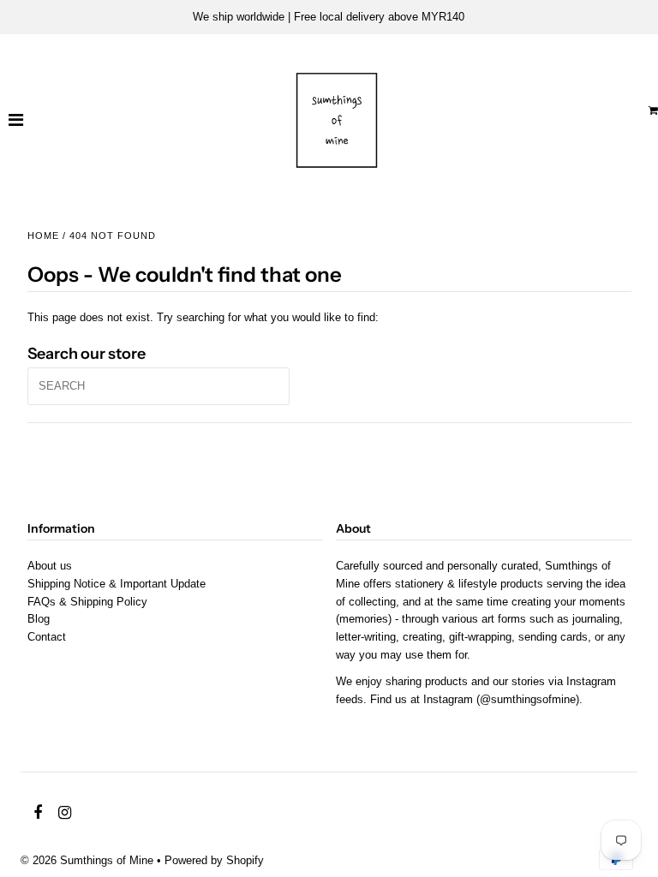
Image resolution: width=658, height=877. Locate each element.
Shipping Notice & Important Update (116, 583)
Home (43, 235)
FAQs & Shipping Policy (87, 601)
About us (49, 565)
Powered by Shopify (214, 860)
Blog (38, 618)
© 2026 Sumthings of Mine (87, 860)
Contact (46, 636)
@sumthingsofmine (528, 699)
